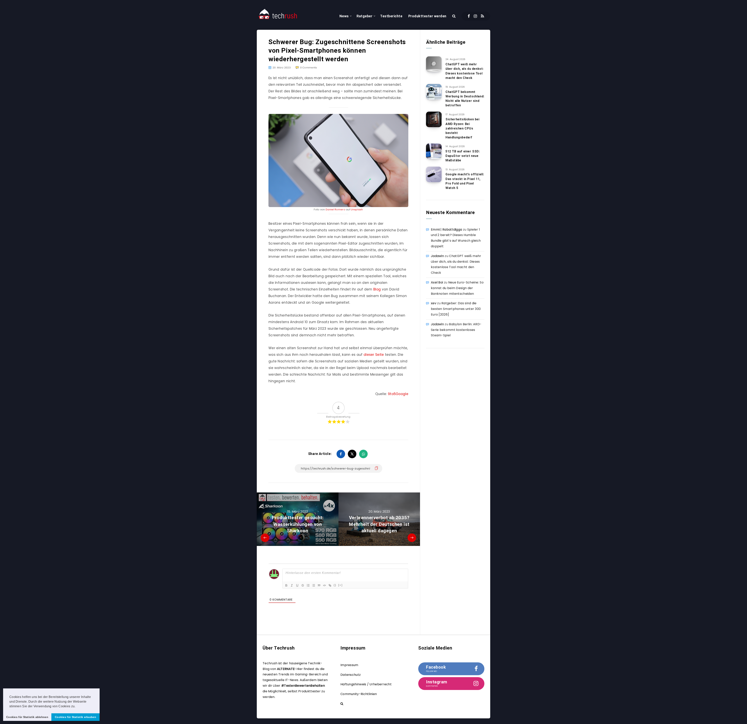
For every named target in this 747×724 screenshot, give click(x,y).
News (344, 16)
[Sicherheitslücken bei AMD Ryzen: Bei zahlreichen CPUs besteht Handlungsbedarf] (434, 119)
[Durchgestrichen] (302, 585)
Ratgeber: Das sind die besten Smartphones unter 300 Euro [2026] (456, 309)
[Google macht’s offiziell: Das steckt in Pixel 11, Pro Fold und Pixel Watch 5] (434, 174)
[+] (340, 585)
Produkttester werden (427, 16)
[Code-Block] (324, 585)
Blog (377, 289)
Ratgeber (364, 16)
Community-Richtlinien (358, 694)
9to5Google (398, 394)
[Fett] (286, 585)
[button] (76, 706)
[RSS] (482, 16)
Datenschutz (350, 674)
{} (335, 585)
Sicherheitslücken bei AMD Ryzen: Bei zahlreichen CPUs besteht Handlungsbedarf (462, 128)
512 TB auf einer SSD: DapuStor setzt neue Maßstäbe (462, 156)
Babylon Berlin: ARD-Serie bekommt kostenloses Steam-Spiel (456, 330)
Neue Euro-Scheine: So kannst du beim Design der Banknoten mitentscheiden (457, 288)
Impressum (349, 665)
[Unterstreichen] (297, 585)
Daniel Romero (335, 209)
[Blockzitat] (319, 585)
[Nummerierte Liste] (308, 585)
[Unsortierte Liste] (313, 585)
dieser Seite (374, 354)
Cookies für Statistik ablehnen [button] (27, 717)
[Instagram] (475, 16)
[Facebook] (469, 16)
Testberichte (391, 16)
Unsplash (357, 209)
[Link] (330, 585)
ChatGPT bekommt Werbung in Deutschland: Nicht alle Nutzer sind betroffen (464, 98)
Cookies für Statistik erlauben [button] (75, 717)
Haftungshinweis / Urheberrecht (366, 684)
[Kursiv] (292, 585)
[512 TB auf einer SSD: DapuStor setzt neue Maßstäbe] (434, 151)
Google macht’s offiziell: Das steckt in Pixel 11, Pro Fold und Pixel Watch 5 (464, 181)
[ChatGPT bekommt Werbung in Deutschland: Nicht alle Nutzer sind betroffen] (434, 92)
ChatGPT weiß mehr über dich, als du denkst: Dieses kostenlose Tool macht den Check (464, 71)
